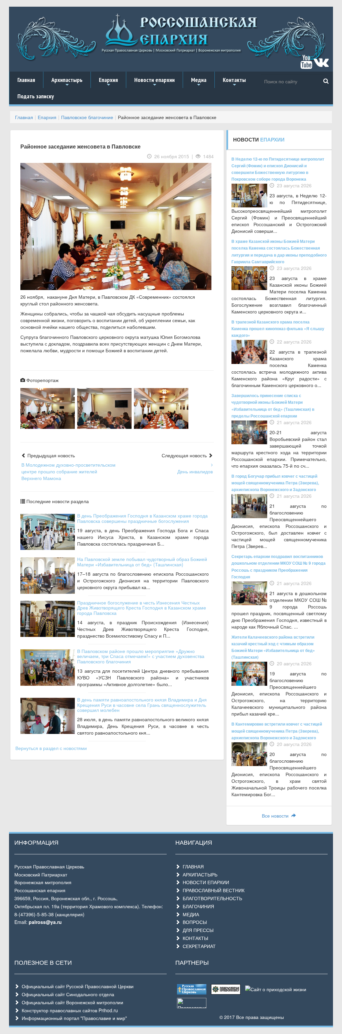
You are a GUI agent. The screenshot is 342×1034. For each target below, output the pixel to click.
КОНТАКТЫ (194, 938)
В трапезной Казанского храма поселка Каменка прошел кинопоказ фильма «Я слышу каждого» (277, 328)
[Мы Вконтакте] (321, 65)
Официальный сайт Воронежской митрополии (71, 1002)
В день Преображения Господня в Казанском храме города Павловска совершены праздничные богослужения (142, 518)
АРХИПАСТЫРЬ (198, 874)
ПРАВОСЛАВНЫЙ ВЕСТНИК (212, 890)
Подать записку (35, 96)
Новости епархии (154, 82)
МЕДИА (189, 914)
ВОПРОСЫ (193, 922)
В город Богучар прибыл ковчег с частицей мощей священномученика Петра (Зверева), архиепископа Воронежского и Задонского (275, 482)
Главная (26, 80)
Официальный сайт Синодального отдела (66, 994)
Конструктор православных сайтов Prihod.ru (68, 1010)
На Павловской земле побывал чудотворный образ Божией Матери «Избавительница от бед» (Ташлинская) (142, 561)
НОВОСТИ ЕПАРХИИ (204, 882)
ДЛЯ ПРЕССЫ (196, 930)
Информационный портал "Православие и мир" (73, 1018)
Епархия (108, 82)
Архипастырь (66, 82)
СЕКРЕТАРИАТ (198, 946)
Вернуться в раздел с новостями (51, 748)
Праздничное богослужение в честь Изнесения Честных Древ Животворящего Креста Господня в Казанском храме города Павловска (141, 607)
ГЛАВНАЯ (192, 866)
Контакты (234, 82)
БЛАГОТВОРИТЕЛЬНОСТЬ (211, 898)
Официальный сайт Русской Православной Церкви (76, 986)
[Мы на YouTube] (306, 65)
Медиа (198, 82)
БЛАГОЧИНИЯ (197, 906)
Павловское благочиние (87, 117)
